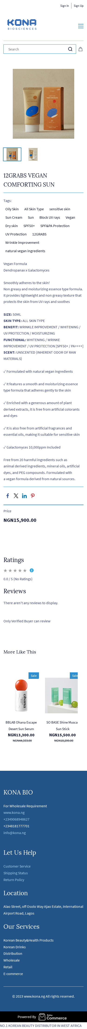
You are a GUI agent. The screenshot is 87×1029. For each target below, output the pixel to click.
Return (9, 879)
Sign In (64, 6)
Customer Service (17, 866)
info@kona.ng (14, 832)
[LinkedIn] (24, 495)
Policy (19, 879)
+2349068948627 (16, 819)
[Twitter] (16, 495)
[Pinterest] (32, 495)
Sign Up (79, 6)
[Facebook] (7, 495)
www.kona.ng (14, 812)
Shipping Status (15, 873)
